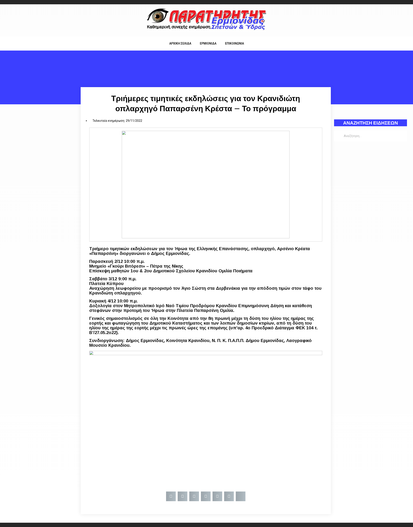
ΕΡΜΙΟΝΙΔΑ (208, 43)
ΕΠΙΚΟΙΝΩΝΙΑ (234, 43)
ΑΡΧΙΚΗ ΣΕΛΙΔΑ (180, 43)
